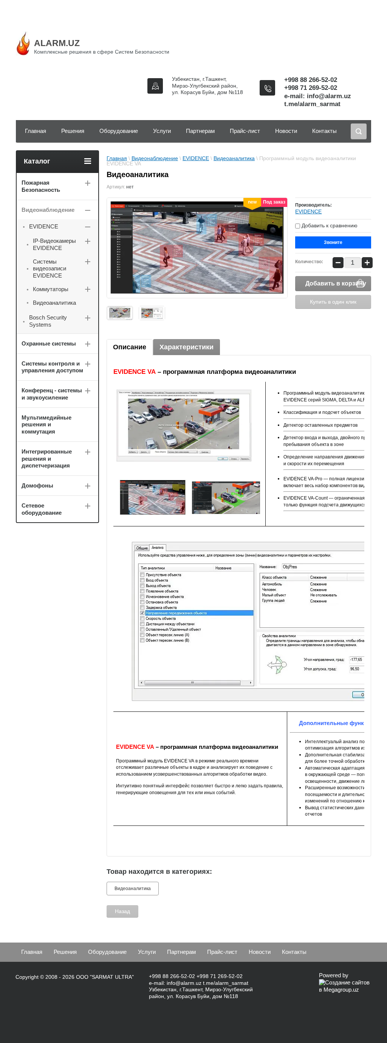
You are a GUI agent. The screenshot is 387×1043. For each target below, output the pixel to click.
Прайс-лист (245, 131)
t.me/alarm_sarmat (312, 104)
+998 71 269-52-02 (310, 87)
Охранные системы (49, 343)
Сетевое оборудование (42, 509)
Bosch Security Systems (48, 321)
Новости (286, 131)
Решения (72, 131)
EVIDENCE (196, 158)
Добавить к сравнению (329, 225)
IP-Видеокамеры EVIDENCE (54, 244)
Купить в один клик (333, 302)
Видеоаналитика (234, 158)
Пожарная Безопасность (41, 186)
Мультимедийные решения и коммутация (46, 424)
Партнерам (200, 131)
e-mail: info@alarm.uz (317, 96)
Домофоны (37, 485)
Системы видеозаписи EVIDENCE (49, 268)
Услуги (162, 131)
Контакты (324, 131)
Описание (129, 347)
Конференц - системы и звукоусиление (52, 394)
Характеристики (186, 347)
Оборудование (118, 131)
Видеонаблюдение (155, 158)
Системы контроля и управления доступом (52, 367)
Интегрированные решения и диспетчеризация (47, 458)
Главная (35, 131)
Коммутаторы (50, 289)
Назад (122, 911)
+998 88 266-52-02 (310, 79)
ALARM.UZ (57, 43)
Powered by (333, 975)
